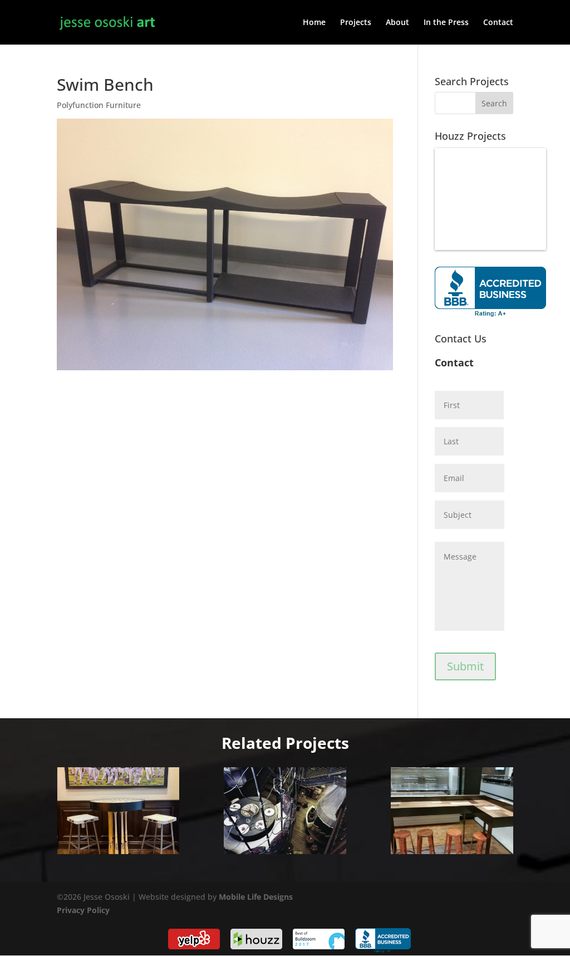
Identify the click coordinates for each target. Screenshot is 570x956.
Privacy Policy (83, 910)
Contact (498, 22)
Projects (355, 22)
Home (314, 22)
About (397, 22)
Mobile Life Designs (256, 896)
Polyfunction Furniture (99, 105)
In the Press (446, 22)
